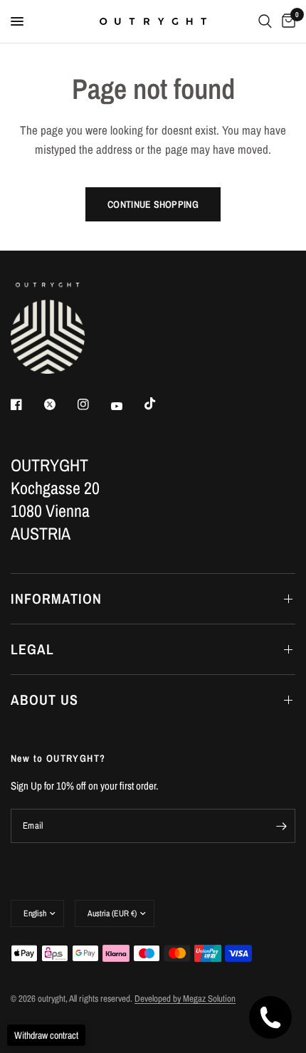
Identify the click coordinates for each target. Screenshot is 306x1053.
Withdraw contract (46, 1035)
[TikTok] (160, 403)
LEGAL (32, 649)
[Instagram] (93, 404)
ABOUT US (44, 699)
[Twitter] (59, 404)
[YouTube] (126, 405)
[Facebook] (26, 404)
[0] (286, 21)
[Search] (265, 21)
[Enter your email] (281, 826)
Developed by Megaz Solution (185, 998)
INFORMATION (56, 598)
